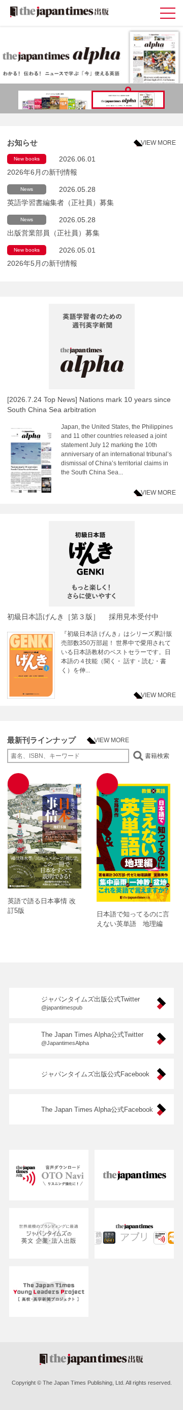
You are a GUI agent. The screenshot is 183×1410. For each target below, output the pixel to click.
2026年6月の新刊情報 (42, 172)
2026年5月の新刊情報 (42, 263)
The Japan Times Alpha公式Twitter (92, 1038)
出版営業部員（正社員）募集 (53, 233)
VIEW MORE (158, 142)
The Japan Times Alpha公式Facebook (97, 1109)
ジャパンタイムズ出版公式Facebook (95, 1074)
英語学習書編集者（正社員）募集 (60, 202)
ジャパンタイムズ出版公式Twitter (90, 1003)
